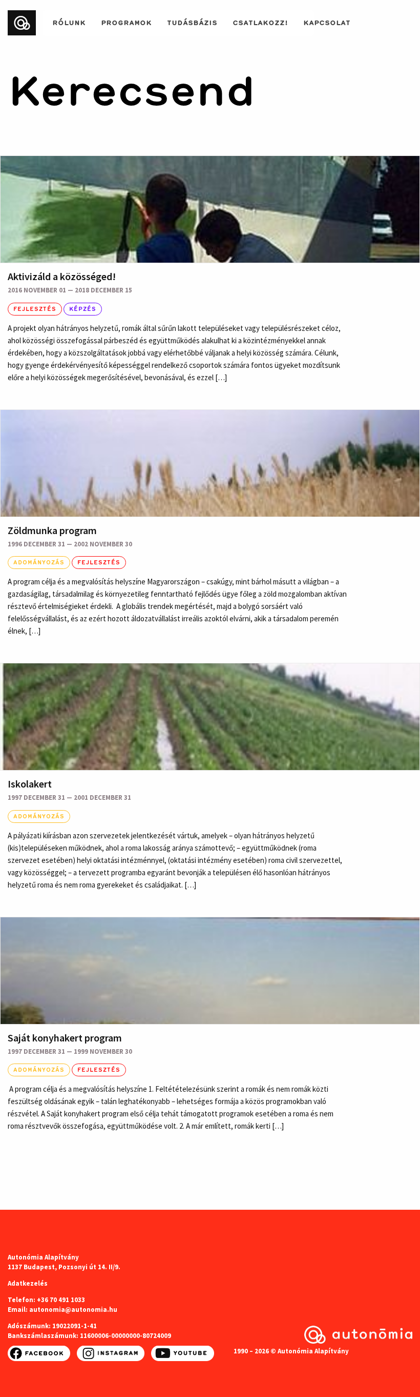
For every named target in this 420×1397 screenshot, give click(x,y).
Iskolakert (30, 783)
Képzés (82, 308)
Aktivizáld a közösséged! (62, 276)
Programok (126, 21)
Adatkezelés (28, 1283)
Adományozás (39, 562)
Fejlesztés (34, 308)
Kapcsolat (326, 21)
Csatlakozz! (260, 21)
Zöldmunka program (52, 530)
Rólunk (69, 21)
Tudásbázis (192, 21)
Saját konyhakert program (65, 1037)
